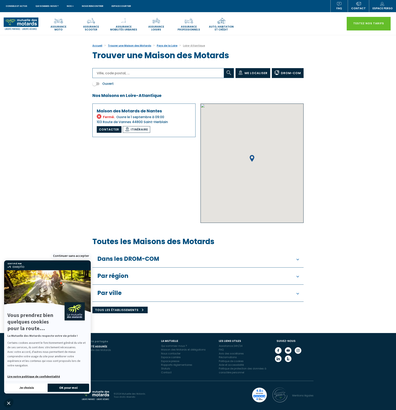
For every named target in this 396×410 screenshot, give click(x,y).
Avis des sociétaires (231, 353)
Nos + (70, 6)
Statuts (165, 368)
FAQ (339, 8)
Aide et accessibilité (231, 365)
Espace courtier (121, 6)
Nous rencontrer (92, 6)
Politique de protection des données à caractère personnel (242, 370)
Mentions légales (303, 395)
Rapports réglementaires (176, 365)
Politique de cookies (231, 361)
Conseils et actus (16, 6)
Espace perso (382, 8)
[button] (9, 403)
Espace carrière (170, 357)
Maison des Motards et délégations (183, 349)
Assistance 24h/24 (231, 346)
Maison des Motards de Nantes (129, 111)
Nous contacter (170, 353)
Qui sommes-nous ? (47, 6)
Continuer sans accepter (71, 256)
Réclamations (228, 357)
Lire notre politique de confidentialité (33, 377)
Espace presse (170, 361)
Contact (166, 372)
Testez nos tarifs (368, 23)
